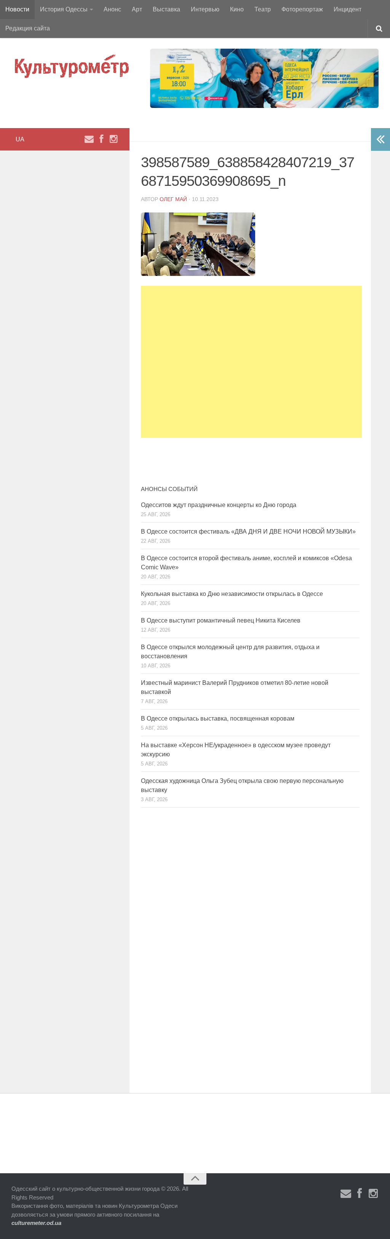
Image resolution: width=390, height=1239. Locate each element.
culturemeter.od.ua (36, 1223)
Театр (262, 9)
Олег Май (173, 199)
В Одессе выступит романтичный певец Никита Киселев (220, 620)
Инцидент (347, 9)
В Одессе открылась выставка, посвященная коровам (217, 718)
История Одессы (64, 9)
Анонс (112, 9)
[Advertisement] (251, 362)
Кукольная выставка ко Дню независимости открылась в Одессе (232, 594)
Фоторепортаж (302, 9)
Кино (237, 9)
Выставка (166, 9)
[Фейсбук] (101, 139)
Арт (137, 9)
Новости (17, 9)
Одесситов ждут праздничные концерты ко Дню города (218, 505)
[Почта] (89, 139)
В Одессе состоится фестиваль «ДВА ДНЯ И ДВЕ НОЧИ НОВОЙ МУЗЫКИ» (248, 531)
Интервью (205, 9)
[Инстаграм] (113, 139)
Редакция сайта (27, 28)
